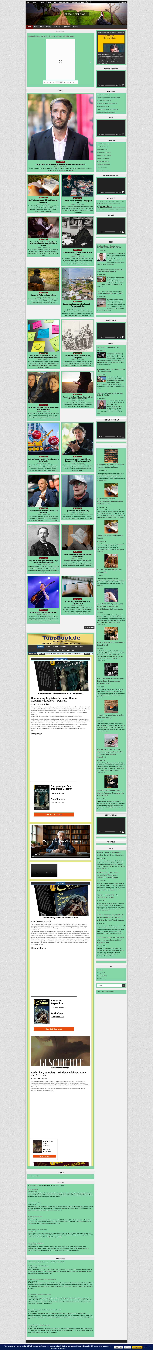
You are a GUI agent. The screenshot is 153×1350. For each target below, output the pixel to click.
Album (108, 211)
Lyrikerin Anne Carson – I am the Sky (78, 511)
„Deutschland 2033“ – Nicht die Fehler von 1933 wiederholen (43, 512)
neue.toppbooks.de (102, 151)
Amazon (120, 203)
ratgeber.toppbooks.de (103, 160)
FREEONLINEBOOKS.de (76, 14)
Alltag (116, 203)
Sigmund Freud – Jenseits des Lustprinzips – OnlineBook (51, 36)
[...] (116, 63)
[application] (111, 81)
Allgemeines (104, 208)
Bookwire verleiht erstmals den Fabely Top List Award (78, 202)
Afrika (113, 203)
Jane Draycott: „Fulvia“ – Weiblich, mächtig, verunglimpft (78, 357)
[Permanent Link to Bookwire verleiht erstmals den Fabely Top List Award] (77, 185)
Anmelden (100, 972)
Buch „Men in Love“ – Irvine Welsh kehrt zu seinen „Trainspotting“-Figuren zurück (110, 941)
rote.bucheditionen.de (103, 108)
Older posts (88, 627)
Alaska (118, 211)
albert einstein (113, 211)
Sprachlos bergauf (33, 1189)
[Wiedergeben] (99, 87)
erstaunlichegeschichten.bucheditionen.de (108, 99)
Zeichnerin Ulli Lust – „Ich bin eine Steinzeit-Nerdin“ (110, 396)
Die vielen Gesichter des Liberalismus (38, 1266)
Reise (55, 2)
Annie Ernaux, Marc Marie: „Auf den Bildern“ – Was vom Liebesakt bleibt (43, 408)
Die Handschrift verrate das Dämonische (39, 1294)
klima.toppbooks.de (102, 148)
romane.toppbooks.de (103, 163)
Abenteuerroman (117, 209)
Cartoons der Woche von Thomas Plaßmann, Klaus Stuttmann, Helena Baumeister (78, 398)
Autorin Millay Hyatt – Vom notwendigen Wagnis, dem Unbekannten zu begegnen (107, 876)
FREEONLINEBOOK (57, 27)
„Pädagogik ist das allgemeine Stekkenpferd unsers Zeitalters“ (45, 1310)
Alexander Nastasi (101, 203)
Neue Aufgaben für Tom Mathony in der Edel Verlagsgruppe (111, 372)
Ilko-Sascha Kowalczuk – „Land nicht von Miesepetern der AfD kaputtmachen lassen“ (78, 460)
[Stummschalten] (120, 87)
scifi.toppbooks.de (102, 169)
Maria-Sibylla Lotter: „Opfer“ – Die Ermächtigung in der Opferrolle (43, 460)
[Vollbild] (123, 87)
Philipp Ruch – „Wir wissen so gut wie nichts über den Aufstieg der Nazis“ (60, 164)
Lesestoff (34, 2)
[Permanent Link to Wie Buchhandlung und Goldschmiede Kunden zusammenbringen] (77, 537)
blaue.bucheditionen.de (103, 96)
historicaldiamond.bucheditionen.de (107, 105)
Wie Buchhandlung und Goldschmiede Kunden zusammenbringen (77, 555)
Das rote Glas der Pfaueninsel (36, 1243)
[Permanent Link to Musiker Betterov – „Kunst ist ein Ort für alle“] (43, 592)
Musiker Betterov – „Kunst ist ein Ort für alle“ (43, 612)
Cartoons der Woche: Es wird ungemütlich (43, 295)
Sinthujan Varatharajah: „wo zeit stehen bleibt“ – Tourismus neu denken (77, 305)
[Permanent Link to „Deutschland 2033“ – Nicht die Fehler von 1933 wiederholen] (43, 491)
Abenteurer (104, 211)
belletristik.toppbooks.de (104, 145)
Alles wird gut (111, 205)
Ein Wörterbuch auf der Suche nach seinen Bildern (42, 1279)
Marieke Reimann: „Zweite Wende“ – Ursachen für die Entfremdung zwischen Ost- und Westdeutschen (110, 919)
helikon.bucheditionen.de (104, 102)
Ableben (105, 205)
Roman (42, 27)
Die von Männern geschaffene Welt (107, 32)
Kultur (49, 2)
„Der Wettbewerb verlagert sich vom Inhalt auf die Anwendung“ (43, 201)
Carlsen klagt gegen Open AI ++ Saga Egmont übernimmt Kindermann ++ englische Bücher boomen (43, 244)
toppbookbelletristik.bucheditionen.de (107, 111)
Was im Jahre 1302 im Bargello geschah (39, 1325)
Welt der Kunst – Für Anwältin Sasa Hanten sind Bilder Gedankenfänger (110, 294)
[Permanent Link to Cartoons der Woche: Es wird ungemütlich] (43, 279)
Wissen (42, 2)
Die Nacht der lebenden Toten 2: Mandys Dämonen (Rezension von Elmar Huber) (110, 794)
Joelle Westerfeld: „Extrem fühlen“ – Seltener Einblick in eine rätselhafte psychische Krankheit (43, 357)
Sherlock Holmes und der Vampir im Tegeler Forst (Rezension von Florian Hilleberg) (111, 682)
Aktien (123, 203)
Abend (109, 203)
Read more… (107, 366)
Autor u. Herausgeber (64, 2)
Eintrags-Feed (101, 974)
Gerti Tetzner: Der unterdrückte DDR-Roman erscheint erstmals (111, 272)
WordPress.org (101, 980)
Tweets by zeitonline (33, 1176)
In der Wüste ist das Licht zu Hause (37, 1229)
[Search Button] (76, 1342)
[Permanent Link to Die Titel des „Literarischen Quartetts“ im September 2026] (77, 586)
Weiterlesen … (111, 266)
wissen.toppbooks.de (103, 172)
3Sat (106, 203)
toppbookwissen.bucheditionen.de (106, 114)
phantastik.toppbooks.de (103, 154)
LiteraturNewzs (60, 162)
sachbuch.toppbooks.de (103, 166)
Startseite (29, 27)
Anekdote (123, 209)
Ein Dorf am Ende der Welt (35, 1216)
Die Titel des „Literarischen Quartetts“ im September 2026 (77, 602)
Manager (56, 166)
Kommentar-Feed (102, 977)
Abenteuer (100, 205)
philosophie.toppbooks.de (104, 157)
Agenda (122, 211)
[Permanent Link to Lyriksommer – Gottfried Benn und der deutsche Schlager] (77, 232)
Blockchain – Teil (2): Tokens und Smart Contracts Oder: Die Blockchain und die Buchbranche (110, 608)
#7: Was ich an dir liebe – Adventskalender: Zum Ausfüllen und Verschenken (110, 503)
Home (28, 2)
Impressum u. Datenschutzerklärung (80, 2)
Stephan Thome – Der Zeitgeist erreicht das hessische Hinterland (109, 248)
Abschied (99, 211)
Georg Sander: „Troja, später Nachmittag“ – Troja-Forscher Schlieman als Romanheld (43, 561)
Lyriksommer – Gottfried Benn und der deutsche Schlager (77, 253)
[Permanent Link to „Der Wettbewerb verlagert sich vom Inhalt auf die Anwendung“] (43, 185)
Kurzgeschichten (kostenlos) (71, 27)
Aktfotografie (117, 205)
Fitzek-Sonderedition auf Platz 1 (108, 349)
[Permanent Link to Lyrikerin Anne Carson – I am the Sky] (77, 491)
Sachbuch (48, 27)
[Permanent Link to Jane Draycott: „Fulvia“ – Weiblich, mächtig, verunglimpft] (77, 336)
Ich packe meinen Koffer (34, 1203)
